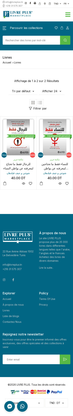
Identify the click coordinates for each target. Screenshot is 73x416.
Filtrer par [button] (40, 108)
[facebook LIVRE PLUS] (30, 3)
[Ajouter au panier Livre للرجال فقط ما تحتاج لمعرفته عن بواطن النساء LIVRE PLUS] (5, 183)
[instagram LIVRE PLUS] (25, 3)
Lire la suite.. (46, 267)
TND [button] (56, 3)
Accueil (7, 62)
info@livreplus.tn (12, 264)
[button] (52, 14)
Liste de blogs (11, 316)
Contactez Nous (12, 321)
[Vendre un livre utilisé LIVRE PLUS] (39, 4)
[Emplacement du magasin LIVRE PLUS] (44, 4)
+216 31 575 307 (12, 269)
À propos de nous (13, 304)
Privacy (43, 304)
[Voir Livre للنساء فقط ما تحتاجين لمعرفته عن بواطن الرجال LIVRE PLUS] (60, 183)
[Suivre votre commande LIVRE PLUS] (49, 4)
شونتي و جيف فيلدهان (18, 173)
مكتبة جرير (18, 159)
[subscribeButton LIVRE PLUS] (65, 359)
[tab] (33, 102)
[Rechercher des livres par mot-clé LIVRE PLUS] (65, 40)
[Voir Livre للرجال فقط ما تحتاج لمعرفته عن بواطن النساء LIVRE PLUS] (24, 183)
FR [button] (65, 3)
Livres (6, 310)
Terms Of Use (47, 298)
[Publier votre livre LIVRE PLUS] (34, 3)
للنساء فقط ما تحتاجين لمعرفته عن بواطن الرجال (54, 168)
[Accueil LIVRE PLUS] (24, 15)
